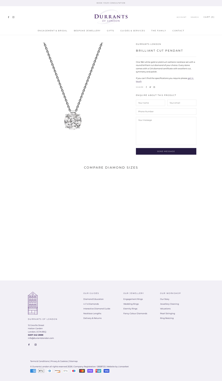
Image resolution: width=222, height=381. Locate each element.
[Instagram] (13, 17)
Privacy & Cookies (59, 361)
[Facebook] (9, 17)
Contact (178, 30)
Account (182, 17)
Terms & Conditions (39, 361)
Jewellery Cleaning (169, 304)
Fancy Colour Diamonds (135, 313)
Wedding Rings (131, 304)
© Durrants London (39, 366)
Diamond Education (93, 299)
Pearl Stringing (167, 313)
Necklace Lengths (92, 313)
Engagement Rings (133, 299)
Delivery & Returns (92, 318)
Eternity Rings (130, 308)
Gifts (110, 30)
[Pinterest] (154, 87)
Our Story (164, 299)
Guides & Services (132, 30)
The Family (158, 30)
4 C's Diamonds (91, 304)
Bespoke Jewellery (87, 30)
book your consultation (111, 3)
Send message (166, 151)
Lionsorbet (123, 366)
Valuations (165, 308)
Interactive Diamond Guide (96, 308)
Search (195, 17)
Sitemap (73, 361)
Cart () (209, 17)
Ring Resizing (167, 318)
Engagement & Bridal (53, 30)
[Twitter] (150, 87)
